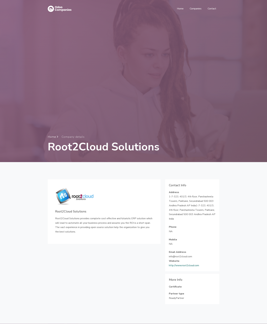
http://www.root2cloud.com (184, 265)
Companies (195, 8)
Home (180, 8)
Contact (212, 8)
